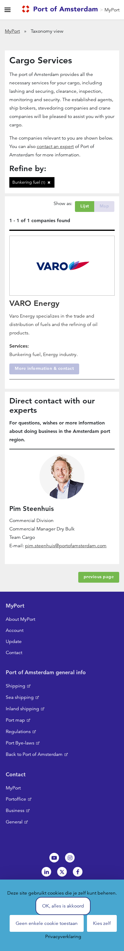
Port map (15, 720)
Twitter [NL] (62, 872)
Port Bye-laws (20, 743)
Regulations (18, 732)
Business (15, 811)
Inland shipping (22, 709)
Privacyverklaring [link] (63, 937)
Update (14, 642)
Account (14, 630)
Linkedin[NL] (46, 872)
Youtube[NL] (54, 857)
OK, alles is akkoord (63, 906)
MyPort (111, 10)
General (14, 822)
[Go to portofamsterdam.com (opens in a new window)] (61, 10)
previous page (99, 576)
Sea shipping (20, 697)
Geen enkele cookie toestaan (47, 923)
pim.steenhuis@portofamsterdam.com (66, 546)
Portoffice (16, 799)
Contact (14, 653)
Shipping (15, 686)
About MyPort (20, 619)
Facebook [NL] (77, 872)
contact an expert (55, 146)
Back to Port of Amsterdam (34, 754)
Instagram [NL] (70, 857)
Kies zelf (102, 923)
